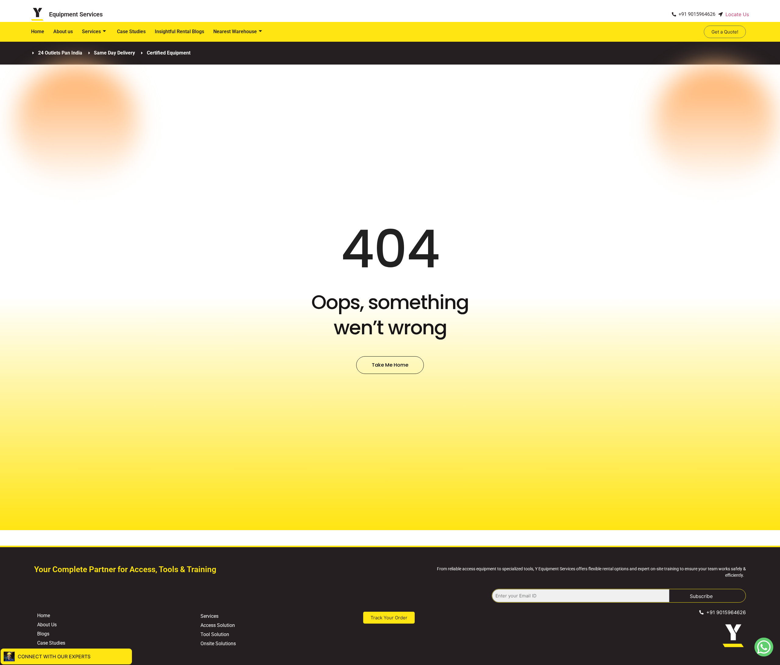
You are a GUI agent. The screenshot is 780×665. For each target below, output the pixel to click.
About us (63, 31)
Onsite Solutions (218, 643)
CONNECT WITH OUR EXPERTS (54, 656)
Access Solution (217, 625)
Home (37, 31)
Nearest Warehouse (235, 31)
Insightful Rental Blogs (179, 31)
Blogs (43, 634)
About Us (47, 625)
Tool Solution (214, 634)
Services (91, 31)
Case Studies (131, 31)
